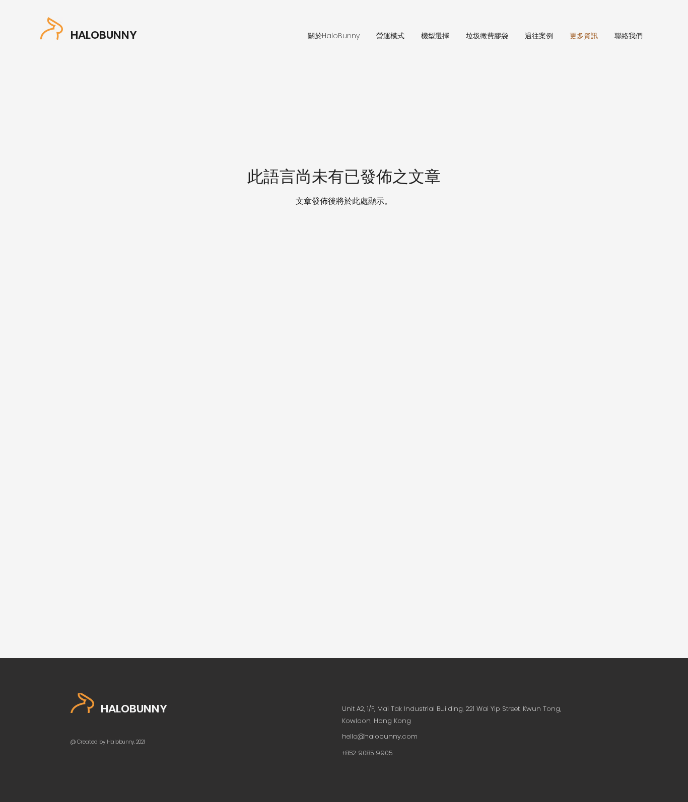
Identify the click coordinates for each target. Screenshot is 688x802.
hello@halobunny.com (380, 736)
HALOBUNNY (104, 35)
